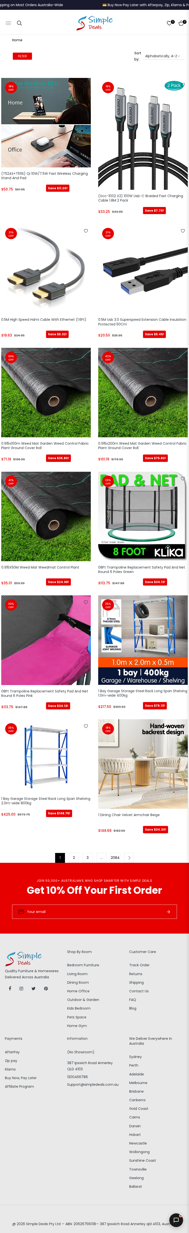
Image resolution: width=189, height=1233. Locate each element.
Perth (133, 1065)
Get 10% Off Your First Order (94, 890)
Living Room (77, 973)
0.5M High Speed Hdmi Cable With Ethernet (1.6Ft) (43, 319)
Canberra (137, 1100)
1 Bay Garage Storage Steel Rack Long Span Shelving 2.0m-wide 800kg (45, 801)
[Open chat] (176, 1220)
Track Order (139, 965)
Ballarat (135, 1186)
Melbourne (138, 1082)
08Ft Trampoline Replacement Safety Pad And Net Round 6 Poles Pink (44, 693)
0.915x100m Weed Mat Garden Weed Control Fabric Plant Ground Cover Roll (45, 445)
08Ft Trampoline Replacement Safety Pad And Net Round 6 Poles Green (141, 569)
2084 (115, 857)
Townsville (138, 1169)
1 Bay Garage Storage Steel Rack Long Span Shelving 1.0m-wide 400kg (142, 693)
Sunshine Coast (142, 1160)
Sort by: (137, 56)
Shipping (136, 982)
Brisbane (136, 1091)
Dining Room (78, 982)
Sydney (135, 1056)
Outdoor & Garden (83, 999)
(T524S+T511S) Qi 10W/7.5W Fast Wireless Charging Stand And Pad (44, 175)
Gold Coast (138, 1108)
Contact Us (139, 991)
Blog (132, 1008)
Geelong (136, 1177)
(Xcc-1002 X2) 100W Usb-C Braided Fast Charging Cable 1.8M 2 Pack (140, 198)
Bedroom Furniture (83, 965)
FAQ (132, 999)
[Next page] (129, 858)
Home (17, 40)
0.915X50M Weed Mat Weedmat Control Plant (40, 567)
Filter (22, 56)
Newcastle (138, 1143)
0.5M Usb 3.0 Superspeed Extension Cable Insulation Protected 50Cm (142, 321)
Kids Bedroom (79, 1008)
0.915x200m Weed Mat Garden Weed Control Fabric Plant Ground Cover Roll (142, 445)
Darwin (135, 1126)
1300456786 (77, 1076)
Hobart (135, 1134)
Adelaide (136, 1074)
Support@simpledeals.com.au (93, 1084)
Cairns (134, 1117)
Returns (135, 973)
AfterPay (12, 1052)
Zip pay (11, 1060)
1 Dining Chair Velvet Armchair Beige (129, 815)
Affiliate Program (19, 1086)
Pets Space (76, 1017)
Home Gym (77, 1025)
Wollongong (139, 1151)
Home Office (78, 991)
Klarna (10, 1069)
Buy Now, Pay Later (21, 1077)
